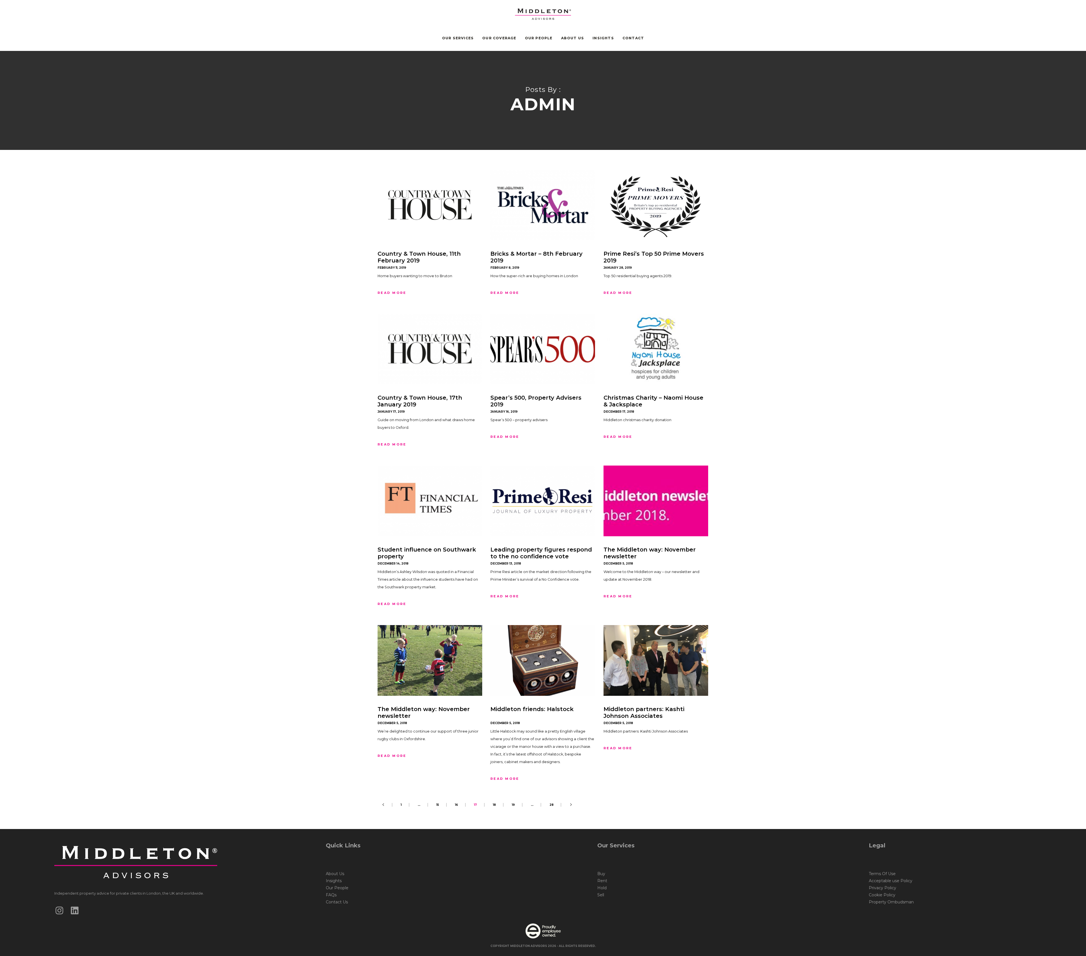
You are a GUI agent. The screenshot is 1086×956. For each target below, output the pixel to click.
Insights (334, 880)
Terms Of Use (882, 873)
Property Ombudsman (891, 902)
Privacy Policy (882, 887)
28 (551, 805)
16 (456, 805)
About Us (335, 873)
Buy (601, 873)
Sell (600, 894)
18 (494, 805)
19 (513, 805)
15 (437, 805)
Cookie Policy (882, 894)
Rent (602, 880)
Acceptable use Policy (890, 880)
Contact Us (337, 902)
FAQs (331, 894)
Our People (337, 887)
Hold (602, 887)
